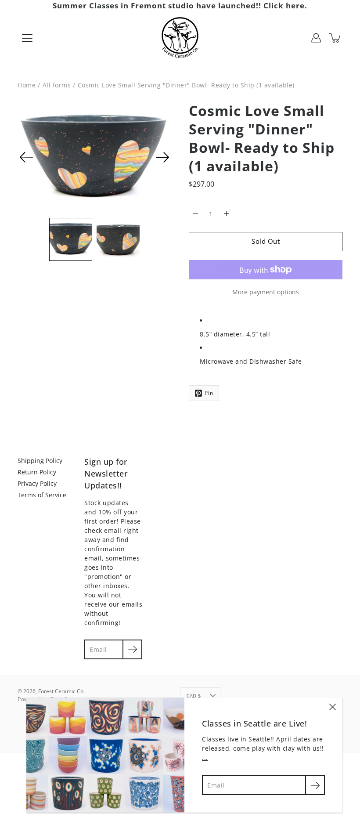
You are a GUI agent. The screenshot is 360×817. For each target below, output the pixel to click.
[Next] (162, 157)
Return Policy (37, 472)
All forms (57, 85)
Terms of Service (42, 495)
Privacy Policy (37, 483)
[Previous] (26, 157)
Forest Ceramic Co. (61, 691)
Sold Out (266, 241)
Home (27, 85)
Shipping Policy (40, 460)
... (205, 757)
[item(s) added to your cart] (335, 38)
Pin (209, 393)
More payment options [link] (265, 292)
